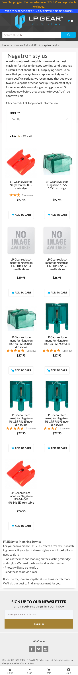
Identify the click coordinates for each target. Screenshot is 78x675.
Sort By (15, 113)
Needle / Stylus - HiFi (25, 45)
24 (24, 135)
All (30, 135)
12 (18, 135)
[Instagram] (45, 649)
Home (5, 45)
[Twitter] (39, 649)
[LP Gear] (39, 21)
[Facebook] (32, 649)
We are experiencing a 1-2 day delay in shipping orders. (39, 10)
